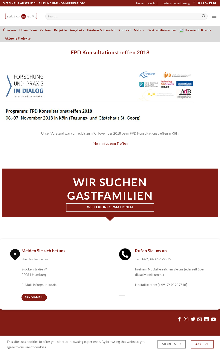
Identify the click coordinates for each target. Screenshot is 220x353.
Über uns (9, 30)
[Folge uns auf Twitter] (193, 319)
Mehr (138, 30)
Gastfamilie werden (161, 30)
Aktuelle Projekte (18, 38)
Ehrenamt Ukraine (198, 30)
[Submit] (203, 16)
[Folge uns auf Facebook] (194, 3)
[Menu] (214, 16)
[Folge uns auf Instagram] (198, 3)
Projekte (60, 30)
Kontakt (124, 30)
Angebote (77, 30)
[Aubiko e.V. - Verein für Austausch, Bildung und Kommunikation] (21, 16)
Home (140, 3)
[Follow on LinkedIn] (210, 3)
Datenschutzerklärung (176, 3)
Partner (45, 30)
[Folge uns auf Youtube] (214, 3)
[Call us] (206, 3)
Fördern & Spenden (101, 30)
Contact (153, 3)
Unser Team (28, 30)
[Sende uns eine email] (202, 3)
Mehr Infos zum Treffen (110, 143)
